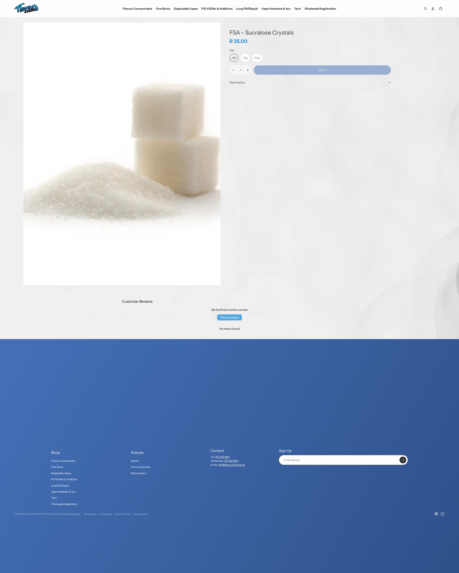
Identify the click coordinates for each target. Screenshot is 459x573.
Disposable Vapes (61, 473)
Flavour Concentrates (63, 460)
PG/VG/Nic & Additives (64, 479)
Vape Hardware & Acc (63, 491)
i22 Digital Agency (71, 514)
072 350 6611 (222, 457)
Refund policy (138, 473)
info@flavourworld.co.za (231, 464)
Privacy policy (105, 514)
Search (135, 460)
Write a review (229, 317)
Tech (54, 497)
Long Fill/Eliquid (60, 485)
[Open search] (425, 9)
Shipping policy (140, 514)
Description (237, 82)
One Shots (57, 467)
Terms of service (122, 514)
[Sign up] (402, 460)
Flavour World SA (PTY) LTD (36, 514)
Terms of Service (140, 467)
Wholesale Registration (64, 504)
